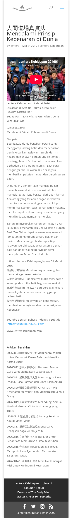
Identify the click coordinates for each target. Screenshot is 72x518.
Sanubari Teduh (34, 488)
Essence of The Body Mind (33, 492)
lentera (15, 45)
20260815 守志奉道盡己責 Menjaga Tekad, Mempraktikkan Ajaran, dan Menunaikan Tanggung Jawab (32, 451)
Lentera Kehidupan (52, 45)
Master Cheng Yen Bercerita (34, 496)
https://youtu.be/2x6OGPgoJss (26, 324)
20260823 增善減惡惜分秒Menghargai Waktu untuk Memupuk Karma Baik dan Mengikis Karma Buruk (34, 357)
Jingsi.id (48, 483)
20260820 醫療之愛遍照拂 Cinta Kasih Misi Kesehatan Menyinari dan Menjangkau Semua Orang (35, 392)
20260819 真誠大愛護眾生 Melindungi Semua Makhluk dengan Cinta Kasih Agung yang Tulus (34, 406)
